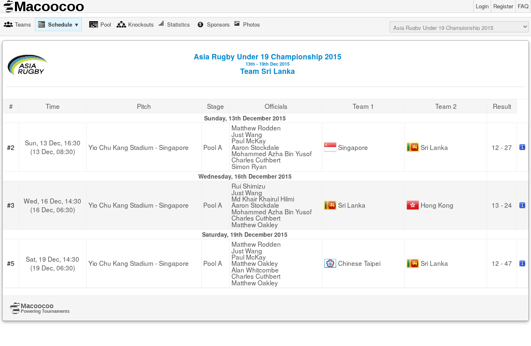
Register (503, 6)
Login (482, 6)
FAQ (523, 6)
